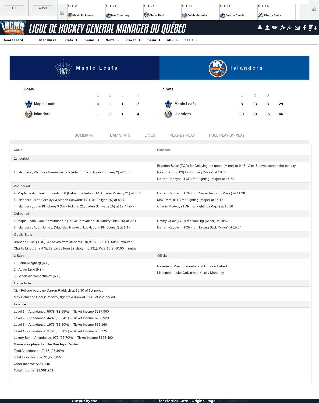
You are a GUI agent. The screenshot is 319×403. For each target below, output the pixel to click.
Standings (48, 40)
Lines (150, 135)
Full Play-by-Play (227, 135)
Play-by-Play (182, 135)
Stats (68, 40)
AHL (14, 8)
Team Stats (119, 135)
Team (151, 40)
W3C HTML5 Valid (232, 401)
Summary (84, 135)
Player (131, 40)
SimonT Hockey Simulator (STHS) (128, 401)
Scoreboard (13, 40)
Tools (189, 40)
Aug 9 (43, 8)
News (110, 40)
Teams (89, 40)
